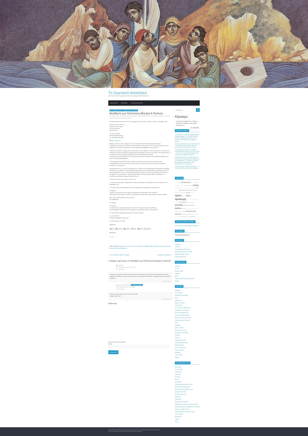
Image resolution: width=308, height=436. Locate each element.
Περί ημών (124, 103)
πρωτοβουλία (121, 118)
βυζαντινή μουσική (186, 214)
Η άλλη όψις (178, 399)
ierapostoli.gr (178, 372)
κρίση (187, 199)
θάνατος (183, 208)
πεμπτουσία (183, 192)
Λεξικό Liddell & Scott (180, 256)
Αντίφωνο (177, 246)
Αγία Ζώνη (177, 377)
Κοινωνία (112, 110)
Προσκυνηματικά (179, 350)
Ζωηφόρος (178, 396)
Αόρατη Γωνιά (178, 300)
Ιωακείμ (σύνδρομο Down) (182, 254)
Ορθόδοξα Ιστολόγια (180, 340)
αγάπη (178, 208)
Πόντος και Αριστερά (180, 347)
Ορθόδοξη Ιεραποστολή (181, 342)
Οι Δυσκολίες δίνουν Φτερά (118, 255)
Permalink (121, 269)
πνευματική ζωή (191, 190)
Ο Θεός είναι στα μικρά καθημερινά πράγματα (187, 225)
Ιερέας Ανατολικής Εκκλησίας (182, 320)
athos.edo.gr (178, 367)
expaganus (177, 290)
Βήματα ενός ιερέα (179, 303)
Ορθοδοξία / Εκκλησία (132, 110)
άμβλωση (177, 192)
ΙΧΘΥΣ (176, 322)
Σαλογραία (177, 352)
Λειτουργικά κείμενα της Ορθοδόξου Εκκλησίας (187, 406)
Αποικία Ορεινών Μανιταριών (182, 249)
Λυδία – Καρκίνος (179, 327)
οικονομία (177, 185)
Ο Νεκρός (177, 335)
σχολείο (188, 216)
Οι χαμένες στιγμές (164, 255)
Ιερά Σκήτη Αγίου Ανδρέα (181, 401)
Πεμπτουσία (178, 416)
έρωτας (192, 216)
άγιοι (188, 195)
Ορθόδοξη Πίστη (179, 345)
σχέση (178, 195)
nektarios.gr (178, 374)
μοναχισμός (186, 182)
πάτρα (116, 118)
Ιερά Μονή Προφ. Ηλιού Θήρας (183, 317)
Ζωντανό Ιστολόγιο (126, 116)
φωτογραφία (177, 182)
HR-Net (177, 268)
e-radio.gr (177, 266)
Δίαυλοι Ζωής (114, 103)
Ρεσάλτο (177, 281)
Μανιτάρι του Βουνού (180, 330)
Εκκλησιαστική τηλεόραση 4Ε (182, 387)
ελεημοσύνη (142, 116)
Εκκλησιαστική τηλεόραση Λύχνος (184, 389)
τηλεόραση (182, 185)
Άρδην (176, 276)
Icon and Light (178, 293)
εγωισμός (177, 190)
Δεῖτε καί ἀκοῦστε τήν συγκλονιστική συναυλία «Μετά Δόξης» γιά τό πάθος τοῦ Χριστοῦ (186, 139)
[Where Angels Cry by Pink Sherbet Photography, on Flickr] (115, 140)
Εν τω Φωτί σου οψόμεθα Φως (183, 307)
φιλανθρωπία (128, 118)
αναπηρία (193, 192)
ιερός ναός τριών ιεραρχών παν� (153, 116)
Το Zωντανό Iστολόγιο (127, 92)
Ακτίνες (177, 298)
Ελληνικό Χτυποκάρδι (180, 392)
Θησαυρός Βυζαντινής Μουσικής (183, 251)
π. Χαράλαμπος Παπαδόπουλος (192, 208)
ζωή (179, 202)
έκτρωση (184, 196)
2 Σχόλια (135, 116)
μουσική (179, 204)
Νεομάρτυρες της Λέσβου (181, 332)
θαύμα (196, 182)
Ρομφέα (177, 419)
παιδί (196, 188)
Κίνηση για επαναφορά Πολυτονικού (184, 278)
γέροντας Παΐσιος (180, 211)
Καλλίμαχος (178, 325)
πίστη (196, 185)
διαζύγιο (193, 188)
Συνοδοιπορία (178, 355)
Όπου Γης (177, 337)
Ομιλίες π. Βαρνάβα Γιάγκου (182, 409)
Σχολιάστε (168, 281)
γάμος (188, 192)
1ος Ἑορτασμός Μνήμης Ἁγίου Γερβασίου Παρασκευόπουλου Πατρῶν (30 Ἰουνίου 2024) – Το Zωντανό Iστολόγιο (187, 151)
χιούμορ (193, 182)
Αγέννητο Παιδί (179, 271)
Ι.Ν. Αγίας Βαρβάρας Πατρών (182, 315)
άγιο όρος (182, 190)
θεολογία (183, 202)
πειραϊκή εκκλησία (188, 205)
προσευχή (180, 199)
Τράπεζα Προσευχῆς (137, 103)
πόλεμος (189, 188)
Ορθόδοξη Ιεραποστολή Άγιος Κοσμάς (185, 411)
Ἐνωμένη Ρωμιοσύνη (180, 394)
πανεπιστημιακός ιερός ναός (157, 246)
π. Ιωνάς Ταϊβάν (179, 414)
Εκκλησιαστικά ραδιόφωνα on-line (184, 384)
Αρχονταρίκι (178, 382)
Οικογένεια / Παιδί (120, 110)
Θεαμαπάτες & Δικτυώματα (182, 310)
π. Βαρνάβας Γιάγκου (182, 188)
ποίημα (188, 202)
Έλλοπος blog (178, 305)
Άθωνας (177, 379)
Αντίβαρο (177, 273)
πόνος (176, 188)
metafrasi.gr (178, 244)
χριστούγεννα (189, 185)
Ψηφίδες (177, 357)
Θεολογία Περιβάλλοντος (181, 312)
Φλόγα (176, 421)
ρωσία (196, 199)
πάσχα (176, 202)
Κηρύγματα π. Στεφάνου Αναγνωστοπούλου (186, 404)
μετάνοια (193, 202)
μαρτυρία (183, 216)
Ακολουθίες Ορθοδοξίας (181, 295)
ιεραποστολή (195, 214)
